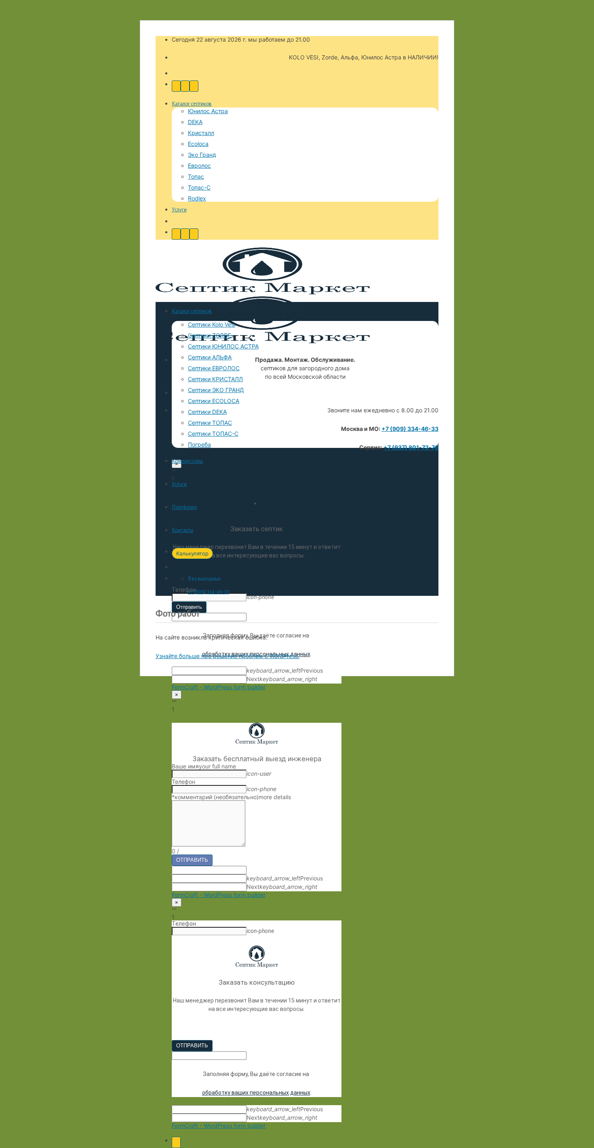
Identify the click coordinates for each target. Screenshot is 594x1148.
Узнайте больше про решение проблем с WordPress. (227, 655)
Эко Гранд (202, 154)
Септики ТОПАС (210, 422)
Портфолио (184, 507)
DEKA (195, 121)
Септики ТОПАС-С (213, 433)
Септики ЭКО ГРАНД (216, 389)
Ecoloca (198, 143)
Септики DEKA (207, 411)
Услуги (179, 210)
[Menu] (176, 1142)
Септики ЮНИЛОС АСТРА (223, 346)
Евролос (199, 165)
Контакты (182, 530)
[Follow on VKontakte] (194, 86)
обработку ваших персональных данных (256, 1092)
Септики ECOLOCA (213, 400)
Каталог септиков (192, 104)
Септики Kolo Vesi (211, 324)
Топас (196, 176)
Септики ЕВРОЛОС (214, 368)
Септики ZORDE (209, 335)
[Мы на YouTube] (185, 86)
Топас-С (199, 187)
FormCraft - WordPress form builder (218, 687)
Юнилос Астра (208, 111)
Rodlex (197, 198)
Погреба (199, 444)
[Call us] (176, 86)
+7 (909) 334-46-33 (409, 428)
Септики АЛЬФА (210, 357)
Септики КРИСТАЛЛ (215, 379)
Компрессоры (187, 461)
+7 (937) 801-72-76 (410, 447)
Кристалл (201, 132)
